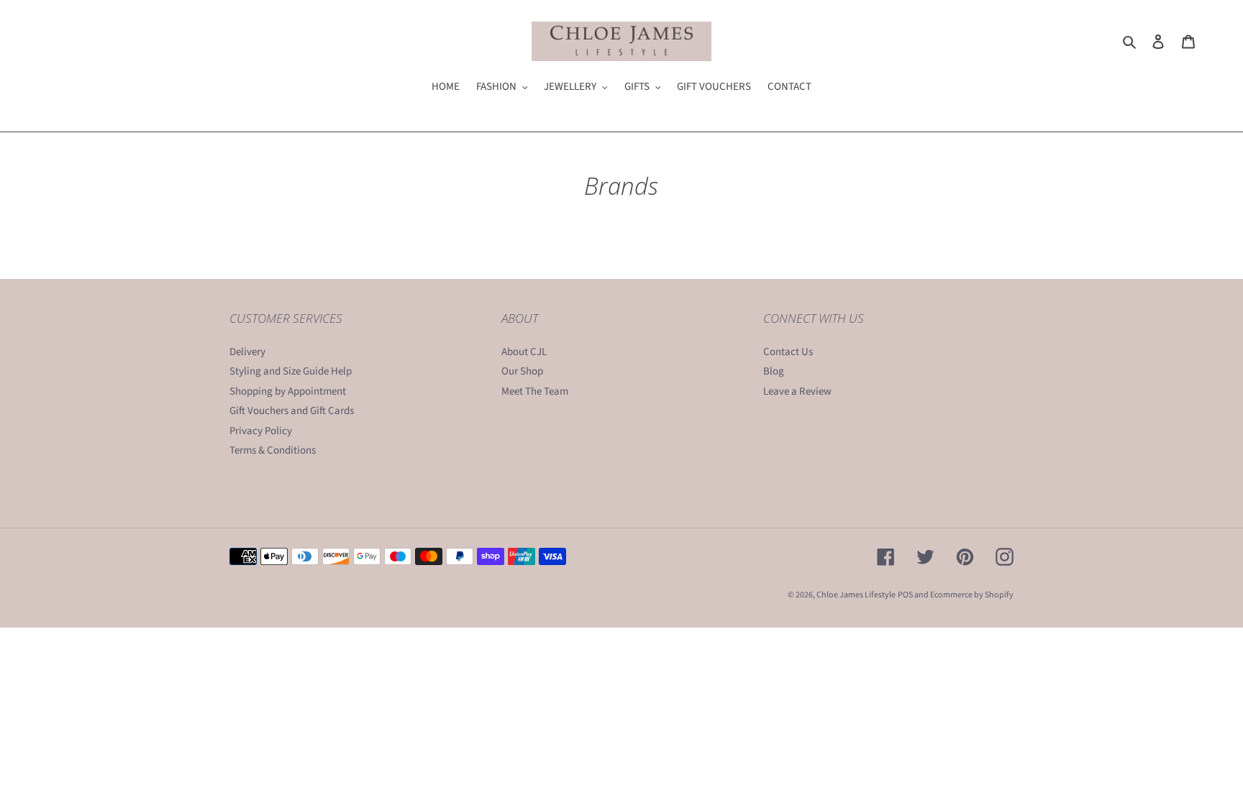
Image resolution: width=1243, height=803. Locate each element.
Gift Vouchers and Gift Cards (291, 410)
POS (905, 595)
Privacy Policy (260, 431)
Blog (773, 371)
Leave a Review (797, 391)
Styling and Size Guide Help (290, 371)
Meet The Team (534, 391)
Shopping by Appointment (287, 391)
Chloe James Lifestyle (856, 595)
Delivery (247, 351)
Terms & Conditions (272, 450)
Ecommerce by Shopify (972, 595)
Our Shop (522, 371)
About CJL (524, 351)
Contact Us (788, 351)
